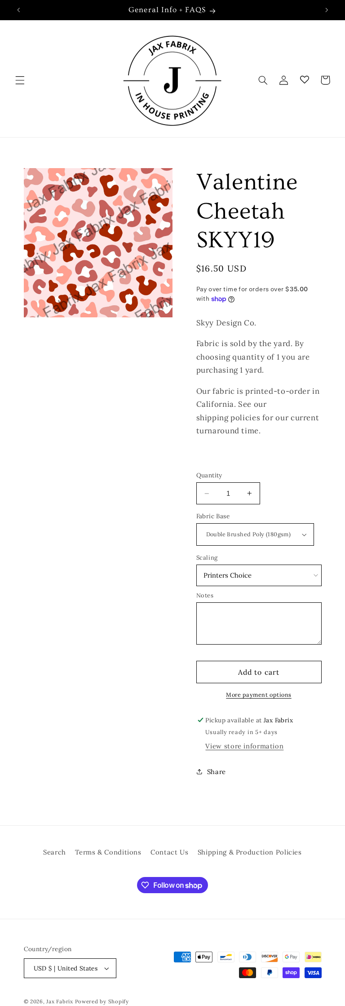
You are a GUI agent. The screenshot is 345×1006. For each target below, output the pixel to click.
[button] (19, 80)
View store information (244, 746)
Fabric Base (213, 516)
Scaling (207, 557)
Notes (205, 595)
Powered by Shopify (102, 1001)
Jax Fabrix (59, 1001)
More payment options (259, 694)
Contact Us (169, 852)
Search (54, 852)
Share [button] (216, 771)
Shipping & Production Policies (250, 852)
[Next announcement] (326, 10)
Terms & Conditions (108, 852)
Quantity (209, 475)
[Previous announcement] (18, 10)
